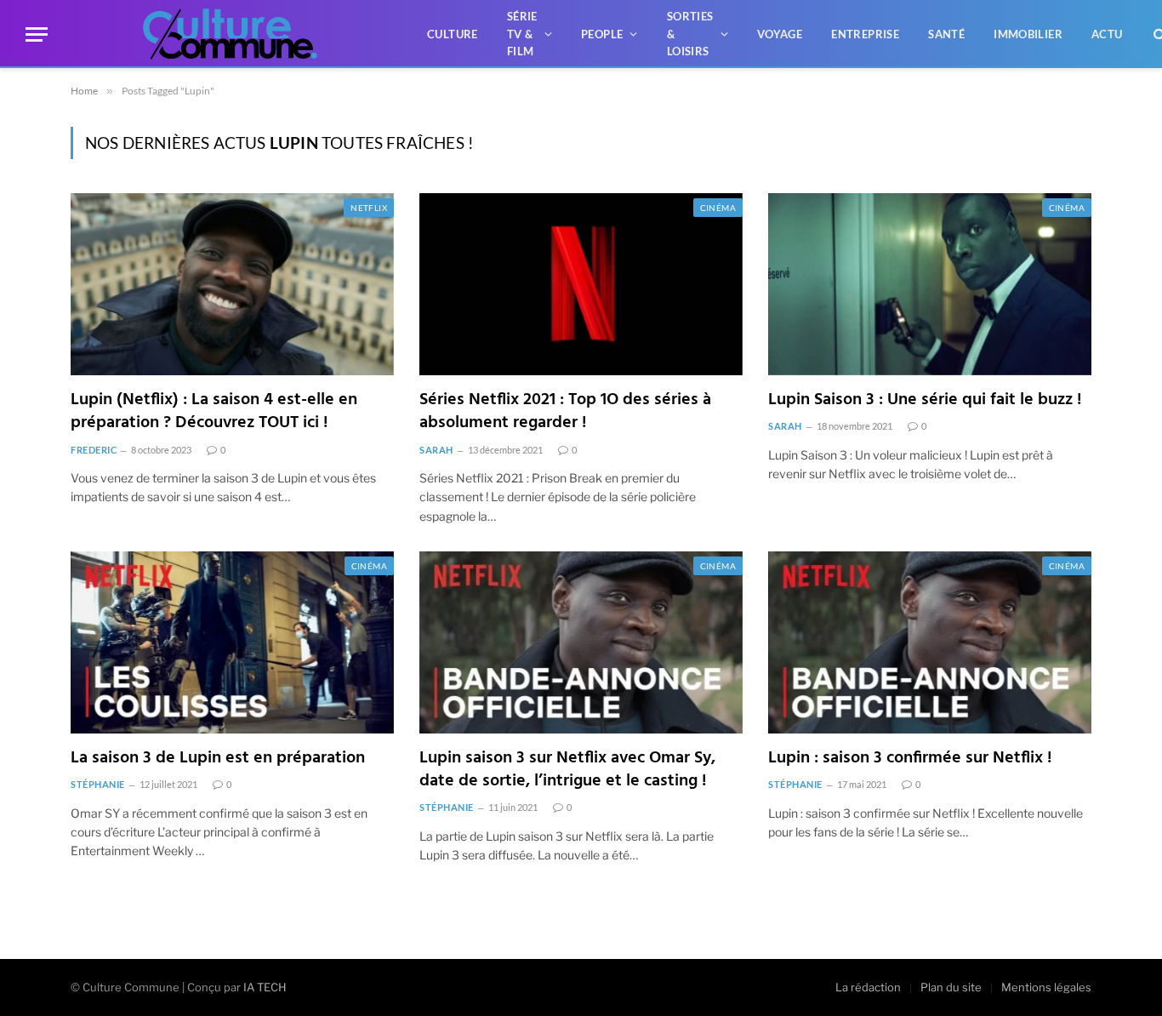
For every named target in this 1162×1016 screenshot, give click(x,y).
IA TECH (265, 987)
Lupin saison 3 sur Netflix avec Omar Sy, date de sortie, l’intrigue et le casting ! (567, 770)
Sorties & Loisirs (690, 34)
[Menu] (37, 34)
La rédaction (868, 987)
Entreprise (865, 34)
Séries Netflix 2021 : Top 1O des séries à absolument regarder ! (565, 412)
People (602, 34)
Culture (452, 34)
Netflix (368, 208)
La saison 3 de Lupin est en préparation (218, 758)
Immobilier (1028, 34)
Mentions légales (1046, 987)
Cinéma (718, 208)
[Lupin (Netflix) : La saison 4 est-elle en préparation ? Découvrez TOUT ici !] (232, 284)
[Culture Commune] (230, 34)
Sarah (436, 449)
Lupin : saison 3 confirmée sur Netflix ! (910, 758)
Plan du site (951, 987)
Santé (946, 34)
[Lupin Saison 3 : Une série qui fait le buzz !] (929, 284)
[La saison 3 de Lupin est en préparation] (232, 642)
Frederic (94, 449)
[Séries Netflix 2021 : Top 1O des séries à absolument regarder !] (581, 284)
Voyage (779, 34)
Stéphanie (98, 784)
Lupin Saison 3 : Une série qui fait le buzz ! (925, 400)
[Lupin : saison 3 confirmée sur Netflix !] (929, 642)
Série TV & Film (522, 34)
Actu (1107, 34)
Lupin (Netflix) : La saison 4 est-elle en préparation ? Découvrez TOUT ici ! (214, 412)
